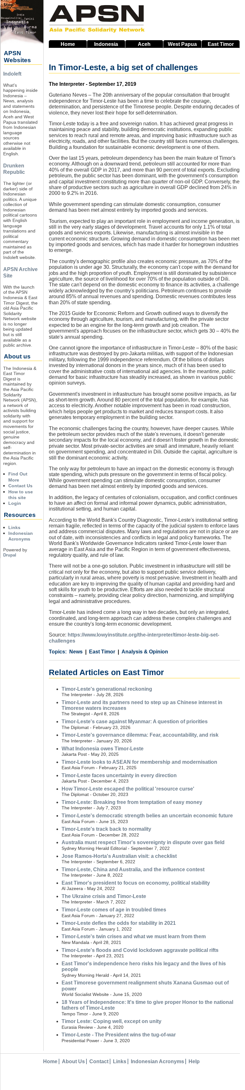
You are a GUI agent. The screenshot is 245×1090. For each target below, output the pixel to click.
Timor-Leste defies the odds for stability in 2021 (119, 923)
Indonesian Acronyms (157, 1061)
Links (14, 527)
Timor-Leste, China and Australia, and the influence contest (133, 869)
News (76, 651)
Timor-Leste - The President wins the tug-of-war (119, 1034)
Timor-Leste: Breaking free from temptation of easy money (132, 802)
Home (68, 44)
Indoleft (12, 74)
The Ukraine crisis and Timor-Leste (104, 896)
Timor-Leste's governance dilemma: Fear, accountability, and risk (140, 735)
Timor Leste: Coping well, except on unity (111, 1021)
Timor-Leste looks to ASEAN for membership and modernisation (139, 762)
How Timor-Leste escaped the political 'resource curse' (128, 789)
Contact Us (20, 485)
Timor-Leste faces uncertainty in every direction (119, 775)
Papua (182, 44)
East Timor (102, 651)
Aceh (144, 44)
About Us (73, 1061)
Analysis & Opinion (145, 651)
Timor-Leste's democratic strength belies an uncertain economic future (147, 815)
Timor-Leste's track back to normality (106, 829)
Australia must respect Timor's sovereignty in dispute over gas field (143, 842)
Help (194, 1061)
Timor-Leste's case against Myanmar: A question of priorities (135, 721)
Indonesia (106, 44)
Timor (221, 44)
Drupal (9, 555)
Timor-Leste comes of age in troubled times (114, 909)
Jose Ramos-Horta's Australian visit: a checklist (119, 856)
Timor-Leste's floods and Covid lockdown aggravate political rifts (140, 950)
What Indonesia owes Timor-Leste (103, 748)
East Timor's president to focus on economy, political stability (136, 883)
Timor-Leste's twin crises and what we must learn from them (134, 936)
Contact (98, 1061)
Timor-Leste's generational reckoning (107, 689)
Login (14, 503)
